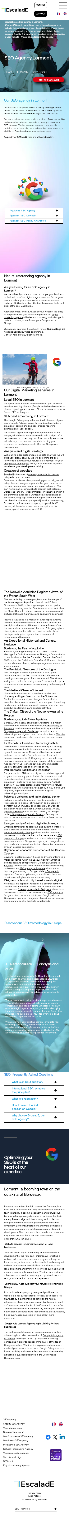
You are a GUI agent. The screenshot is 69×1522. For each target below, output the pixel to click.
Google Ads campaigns (16, 463)
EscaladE (42, 1499)
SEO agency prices (32, 334)
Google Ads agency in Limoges (41, 841)
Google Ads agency (43, 37)
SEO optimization (23, 302)
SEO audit (17, 25)
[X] (55, 1437)
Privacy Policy (34, 1493)
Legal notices (34, 1496)
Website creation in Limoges (19, 832)
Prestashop (49, 491)
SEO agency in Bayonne (32, 868)
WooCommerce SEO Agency (18, 1436)
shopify (20, 491)
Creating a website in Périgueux (34, 889)
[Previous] (28, 940)
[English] (64, 13)
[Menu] (63, 5)
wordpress (9, 491)
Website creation (41, 300)
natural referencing (16, 31)
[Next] (41, 940)
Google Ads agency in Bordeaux (21, 731)
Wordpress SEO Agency (15, 1440)
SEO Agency (9, 1419)
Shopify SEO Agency (14, 1423)
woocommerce (34, 491)
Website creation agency (16, 1452)
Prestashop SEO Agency (16, 1444)
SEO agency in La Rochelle (43, 758)
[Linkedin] (62, 1437)
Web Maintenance (12, 1427)
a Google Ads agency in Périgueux (31, 896)
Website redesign (12, 1457)
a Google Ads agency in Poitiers (27, 814)
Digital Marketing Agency (16, 1465)
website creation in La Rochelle (20, 755)
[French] (57, 13)
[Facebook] (48, 1437)
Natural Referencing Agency (18, 1448)
